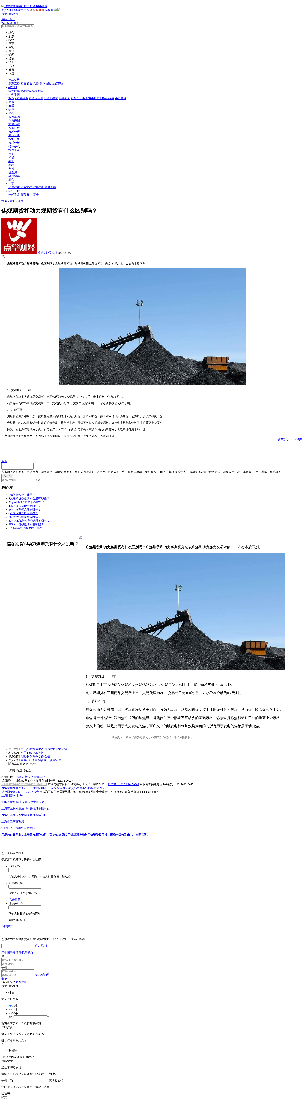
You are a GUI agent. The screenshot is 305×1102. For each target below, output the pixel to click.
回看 (23, 83)
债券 (11, 153)
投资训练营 (51, 98)
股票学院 (39, 776)
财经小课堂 (107, 98)
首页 (11, 98)
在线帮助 (57, 83)
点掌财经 (14, 79)
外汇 (11, 161)
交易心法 (14, 124)
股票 (23, 194)
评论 (4, 461)
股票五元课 (78, 98)
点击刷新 (14, 899)
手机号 (5, 967)
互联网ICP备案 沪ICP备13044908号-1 (24, 784)
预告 (29, 83)
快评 (11, 109)
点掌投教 (38, 752)
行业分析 (14, 139)
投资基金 (14, 150)
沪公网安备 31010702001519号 (20, 791)
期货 (11, 157)
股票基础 (14, 116)
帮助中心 (26, 756)
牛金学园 (14, 94)
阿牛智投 (14, 190)
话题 (11, 102)
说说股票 (14, 90)
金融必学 (64, 98)
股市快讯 (45, 83)
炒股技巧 (47, 252)
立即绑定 (7, 926)
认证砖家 (38, 90)
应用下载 (26, 752)
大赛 (11, 183)
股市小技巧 (92, 98)
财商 (11, 113)
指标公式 (14, 146)
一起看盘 (14, 194)
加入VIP (6, 10)
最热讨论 (38, 187)
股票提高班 (36, 98)
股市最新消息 (24, 776)
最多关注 (26, 187)
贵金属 (12, 172)
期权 (11, 164)
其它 (11, 179)
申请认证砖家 (28, 760)
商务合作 (38, 756)
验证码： (7, 1093)
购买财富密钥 (20, 10)
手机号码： (8, 1080)
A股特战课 (21, 98)
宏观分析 (14, 142)
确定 (37, 945)
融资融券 (14, 176)
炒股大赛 (50, 187)
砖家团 (12, 87)
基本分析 (14, 135)
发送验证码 (42, 974)
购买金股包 (37, 10)
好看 (11, 105)
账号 (4, 956)
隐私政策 (62, 749)
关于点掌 (26, 749)
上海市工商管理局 (12, 821)
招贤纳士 (43, 760)
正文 (21, 201)
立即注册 (21, 982)
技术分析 (14, 131)
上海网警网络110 (12, 795)
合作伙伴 (50, 749)
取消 (44, 945)
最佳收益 (14, 187)
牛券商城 (120, 98)
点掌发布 (55, 760)
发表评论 (7, 476)
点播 (36, 83)
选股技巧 (14, 127)
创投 (11, 168)
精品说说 (26, 90)
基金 (36, 194)
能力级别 (14, 120)
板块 (29, 194)
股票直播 (14, 83)
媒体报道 (38, 749)
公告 (47, 756)
